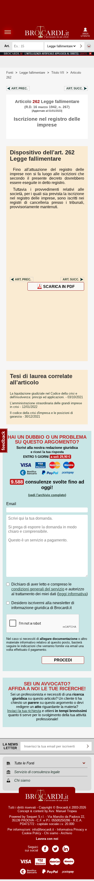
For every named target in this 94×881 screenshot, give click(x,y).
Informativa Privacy (70, 829)
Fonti (9, 72)
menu (7, 32)
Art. (19, 88)
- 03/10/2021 (46, 395)
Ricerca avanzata (89, 46)
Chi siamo (51, 833)
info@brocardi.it (43, 829)
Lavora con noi (47, 839)
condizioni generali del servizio (37, 589)
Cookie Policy (31, 833)
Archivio (66, 833)
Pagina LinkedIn (65, 847)
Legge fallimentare (32, 72)
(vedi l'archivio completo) (47, 495)
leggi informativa (72, 594)
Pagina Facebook (45, 847)
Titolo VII (57, 72)
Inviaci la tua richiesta (24, 711)
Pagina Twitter (55, 847)
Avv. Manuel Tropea (63, 811)
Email (11, 504)
